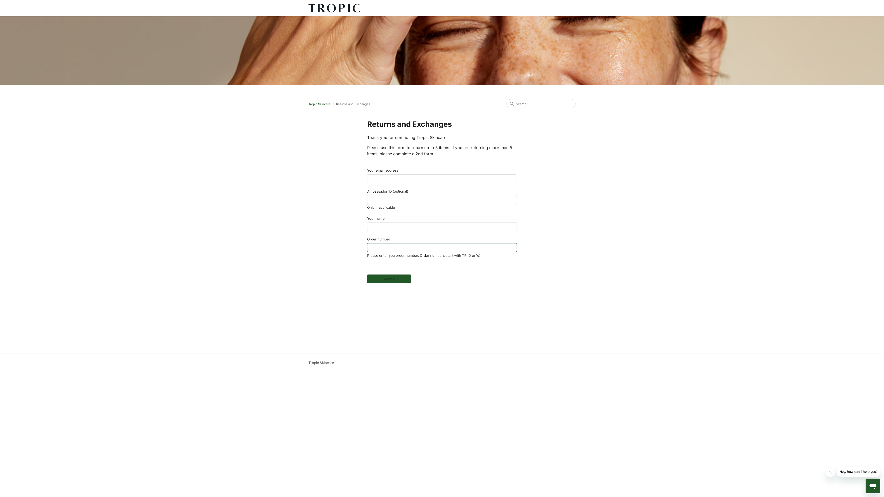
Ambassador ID (387, 191)
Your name (376, 218)
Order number (378, 239)
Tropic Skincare (319, 104)
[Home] (334, 8)
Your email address (382, 170)
